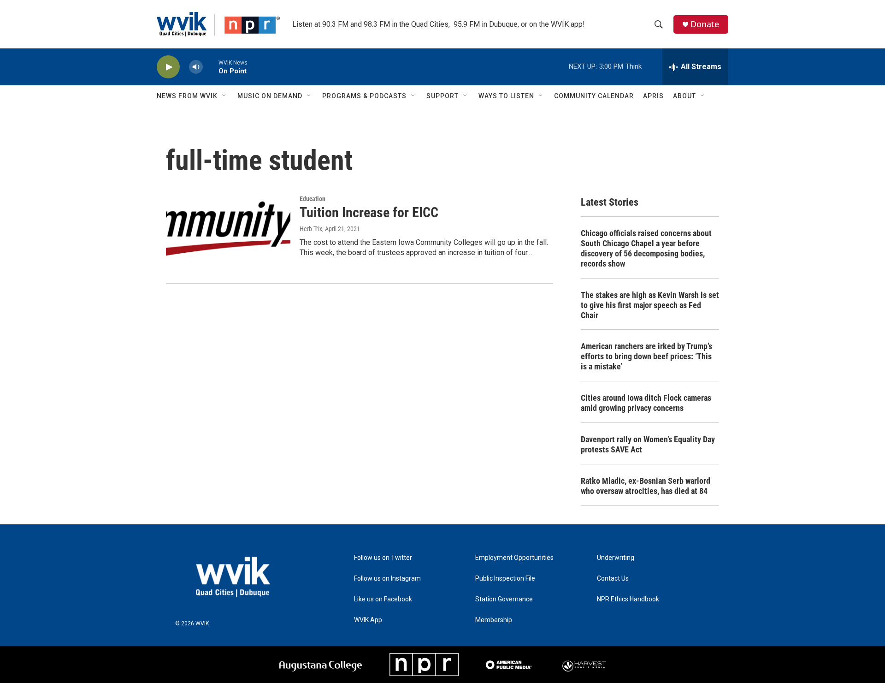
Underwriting (615, 557)
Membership (493, 620)
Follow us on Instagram (387, 578)
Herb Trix (311, 228)
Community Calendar (594, 96)
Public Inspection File (505, 578)
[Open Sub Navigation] (224, 96)
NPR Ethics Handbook (628, 599)
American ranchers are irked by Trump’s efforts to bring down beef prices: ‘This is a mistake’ (646, 356)
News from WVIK (187, 96)
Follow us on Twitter (383, 557)
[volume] (196, 67)
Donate (704, 24)
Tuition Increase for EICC (369, 212)
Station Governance (504, 599)
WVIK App (368, 620)
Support (442, 96)
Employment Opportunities (514, 557)
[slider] (210, 66)
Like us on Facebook (383, 599)
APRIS (653, 96)
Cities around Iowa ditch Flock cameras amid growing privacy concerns (646, 403)
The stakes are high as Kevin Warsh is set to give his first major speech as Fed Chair (650, 305)
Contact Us (613, 578)
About (684, 96)
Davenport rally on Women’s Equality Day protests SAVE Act (648, 444)
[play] (168, 67)
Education (312, 198)
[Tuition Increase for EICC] (228, 230)
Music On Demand (269, 96)
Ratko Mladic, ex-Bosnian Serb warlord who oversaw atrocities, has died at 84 (645, 486)
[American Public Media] (509, 664)
